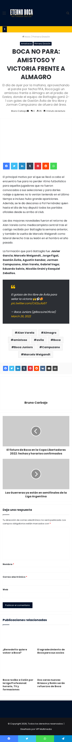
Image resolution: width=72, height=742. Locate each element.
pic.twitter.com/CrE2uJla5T (29, 303)
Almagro (50, 333)
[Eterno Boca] (21, 13)
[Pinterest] (37, 166)
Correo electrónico (15, 576)
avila (40, 340)
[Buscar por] (67, 14)
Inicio (27, 36)
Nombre (8, 564)
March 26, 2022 (21, 316)
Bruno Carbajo (18, 111)
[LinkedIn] (22, 166)
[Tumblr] (30, 166)
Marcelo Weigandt (37, 354)
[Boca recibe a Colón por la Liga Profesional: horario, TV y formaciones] (19, 667)
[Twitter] (14, 166)
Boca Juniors (23, 347)
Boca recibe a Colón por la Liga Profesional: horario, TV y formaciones (18, 684)
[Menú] (4, 14)
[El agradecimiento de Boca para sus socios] (53, 637)
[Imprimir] (55, 368)
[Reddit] (45, 166)
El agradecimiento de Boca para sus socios (51, 651)
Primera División (41, 36)
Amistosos (26, 43)
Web (5, 589)
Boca (57, 340)
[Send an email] (28, 111)
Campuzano (51, 347)
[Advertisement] (49, 12)
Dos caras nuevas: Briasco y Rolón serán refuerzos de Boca (51, 683)
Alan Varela (25, 333)
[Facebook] (6, 166)
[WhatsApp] (53, 166)
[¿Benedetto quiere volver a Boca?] (19, 637)
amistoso (20, 340)
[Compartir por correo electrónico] (48, 368)
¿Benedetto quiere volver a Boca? (15, 651)
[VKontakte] (42, 368)
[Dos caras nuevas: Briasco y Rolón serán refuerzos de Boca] (53, 667)
